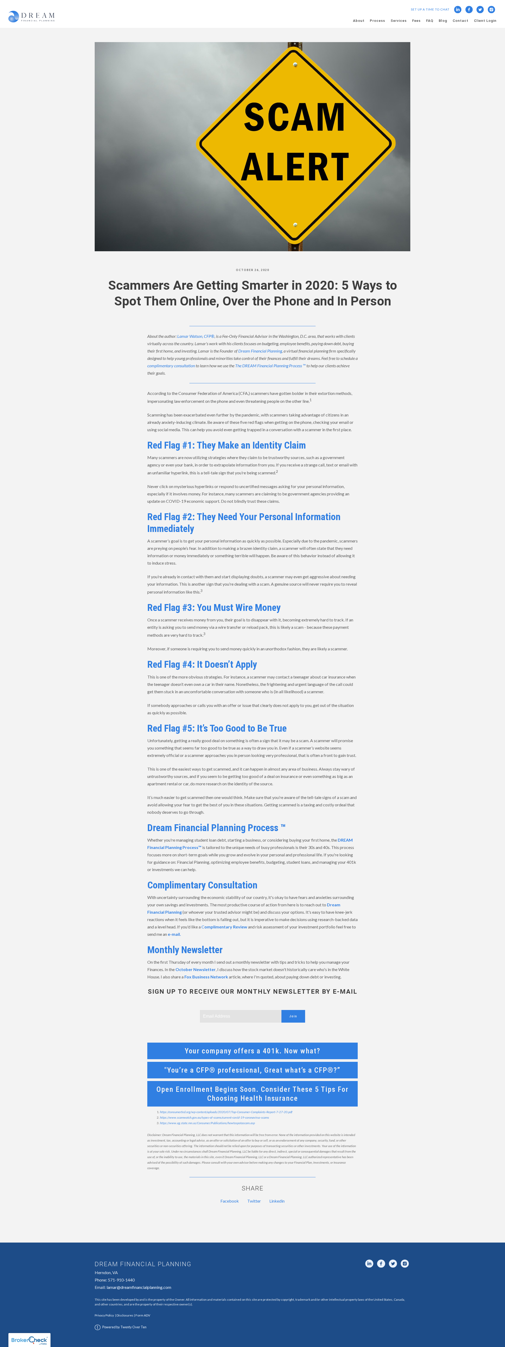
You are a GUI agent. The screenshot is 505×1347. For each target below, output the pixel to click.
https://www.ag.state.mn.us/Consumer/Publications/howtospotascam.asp (207, 1123)
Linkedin (277, 1200)
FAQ (429, 20)
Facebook (229, 1200)
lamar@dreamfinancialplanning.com (139, 1287)
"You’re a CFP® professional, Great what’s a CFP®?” (252, 1070)
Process (377, 20)
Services (399, 20)
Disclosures (125, 1315)
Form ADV (142, 1315)
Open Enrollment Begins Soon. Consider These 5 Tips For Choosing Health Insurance (252, 1093)
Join (293, 1016)
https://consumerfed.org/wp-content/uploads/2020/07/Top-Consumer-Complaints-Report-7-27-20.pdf (226, 1112)
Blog (443, 20)
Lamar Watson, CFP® (195, 336)
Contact (460, 20)
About (359, 20)
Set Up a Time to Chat (430, 9)
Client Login (485, 20)
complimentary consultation (171, 365)
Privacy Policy (104, 1315)
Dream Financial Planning (260, 350)
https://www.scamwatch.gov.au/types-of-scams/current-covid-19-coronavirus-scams (214, 1117)
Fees (416, 20)
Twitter (254, 1200)
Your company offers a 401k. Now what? (252, 1051)
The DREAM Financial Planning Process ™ (270, 365)
